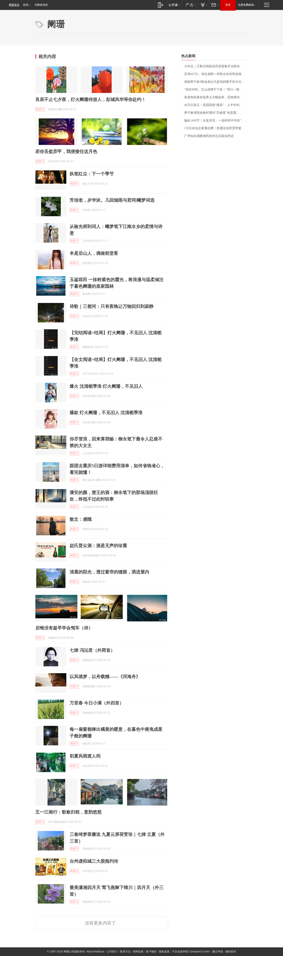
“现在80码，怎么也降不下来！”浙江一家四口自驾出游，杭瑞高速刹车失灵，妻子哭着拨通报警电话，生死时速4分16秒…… (216, 89)
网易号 (40, 109)
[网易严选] (190, 5)
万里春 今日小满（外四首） (97, 702)
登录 (228, 4)
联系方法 (125, 951)
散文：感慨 (81, 519)
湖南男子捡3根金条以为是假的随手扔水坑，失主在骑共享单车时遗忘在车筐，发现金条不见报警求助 (216, 81)
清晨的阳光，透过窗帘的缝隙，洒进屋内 (109, 571)
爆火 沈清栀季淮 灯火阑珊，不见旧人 (106, 386)
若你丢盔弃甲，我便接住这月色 (66, 151)
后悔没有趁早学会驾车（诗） (64, 627)
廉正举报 (217, 951)
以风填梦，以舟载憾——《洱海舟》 (105, 676)
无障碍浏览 (41, 4)
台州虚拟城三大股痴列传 (94, 861)
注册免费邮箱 (246, 4)
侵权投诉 (230, 951)
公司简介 (112, 951)
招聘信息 (138, 951)
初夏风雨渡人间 (85, 756)
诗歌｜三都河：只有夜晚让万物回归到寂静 (112, 306)
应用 (25, 4)
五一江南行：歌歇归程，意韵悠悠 (68, 812)
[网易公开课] (174, 5)
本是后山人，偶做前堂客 (94, 253)
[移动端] (160, 5)
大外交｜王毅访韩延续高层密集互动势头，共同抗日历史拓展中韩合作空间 (216, 66)
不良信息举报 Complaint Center (191, 951)
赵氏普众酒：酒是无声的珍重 (98, 545)
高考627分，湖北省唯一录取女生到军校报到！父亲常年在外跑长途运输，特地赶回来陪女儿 (216, 74)
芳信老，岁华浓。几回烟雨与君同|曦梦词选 (112, 200)
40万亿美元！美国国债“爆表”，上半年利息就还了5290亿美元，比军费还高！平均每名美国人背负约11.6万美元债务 (216, 105)
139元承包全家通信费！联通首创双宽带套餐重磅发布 (216, 128)
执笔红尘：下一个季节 (92, 173)
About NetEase (95, 951)
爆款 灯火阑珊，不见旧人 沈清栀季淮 (106, 412)
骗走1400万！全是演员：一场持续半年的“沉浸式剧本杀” (216, 120)
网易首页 (14, 4)
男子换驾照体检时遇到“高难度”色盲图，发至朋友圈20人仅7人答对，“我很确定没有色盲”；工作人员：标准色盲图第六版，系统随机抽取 (216, 112)
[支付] (203, 5)
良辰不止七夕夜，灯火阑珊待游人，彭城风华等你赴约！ (90, 99)
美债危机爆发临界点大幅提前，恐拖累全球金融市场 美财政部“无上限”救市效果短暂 (216, 97)
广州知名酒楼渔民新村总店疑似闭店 (209, 136)
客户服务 (151, 951)
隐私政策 (164, 951)
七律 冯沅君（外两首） (92, 650)
